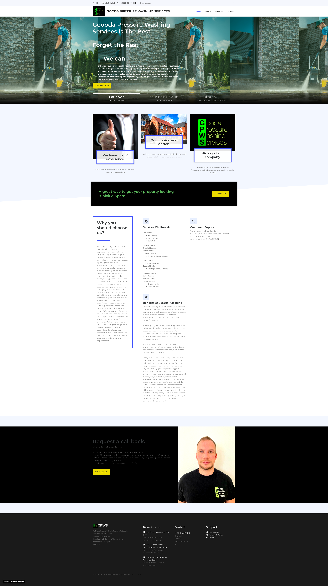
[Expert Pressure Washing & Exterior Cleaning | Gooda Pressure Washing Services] (233, 3)
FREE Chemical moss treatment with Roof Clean (155, 546)
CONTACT (214, 239)
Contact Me (135, 574)
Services (219, 11)
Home (198, 11)
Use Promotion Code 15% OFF (156, 533)
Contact (231, 11)
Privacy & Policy (215, 535)
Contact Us (213, 532)
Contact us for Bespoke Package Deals (155, 558)
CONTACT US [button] (221, 194)
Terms (211, 537)
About (208, 11)
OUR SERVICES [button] (102, 85)
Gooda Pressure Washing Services (138, 11)
